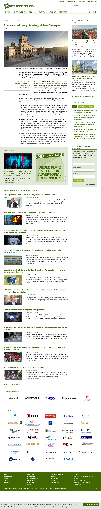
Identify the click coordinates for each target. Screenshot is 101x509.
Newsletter (92, 2)
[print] (28, 88)
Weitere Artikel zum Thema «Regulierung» (20, 190)
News (7, 12)
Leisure (52, 12)
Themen (7, 21)
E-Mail (75, 174)
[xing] (17, 88)
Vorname (76, 161)
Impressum (54, 478)
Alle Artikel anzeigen (12, 385)
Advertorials (9, 150)
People (32, 12)
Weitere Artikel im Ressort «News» (82, 22)
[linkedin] (14, 88)
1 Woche (81, 106)
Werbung (81, 2)
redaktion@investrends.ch (82, 482)
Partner (9, 410)
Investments (20, 12)
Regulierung (17, 21)
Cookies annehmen (91, 504)
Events (42, 12)
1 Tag (74, 106)
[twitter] (22, 88)
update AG (58, 488)
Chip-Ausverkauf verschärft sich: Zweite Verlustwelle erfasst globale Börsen (85, 125)
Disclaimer (53, 480)
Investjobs (30, 482)
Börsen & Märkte (32, 478)
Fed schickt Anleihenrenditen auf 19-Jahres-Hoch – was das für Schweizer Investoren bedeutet (85, 136)
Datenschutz (54, 482)
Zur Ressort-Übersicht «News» (83, 96)
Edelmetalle (31, 480)
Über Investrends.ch (67, 2)
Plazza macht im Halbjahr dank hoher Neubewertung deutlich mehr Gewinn (84, 118)
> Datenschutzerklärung (59, 507)
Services (63, 12)
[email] (25, 88)
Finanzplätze (18, 83)
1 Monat (90, 106)
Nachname (77, 167)
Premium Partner (13, 392)
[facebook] (20, 88)
